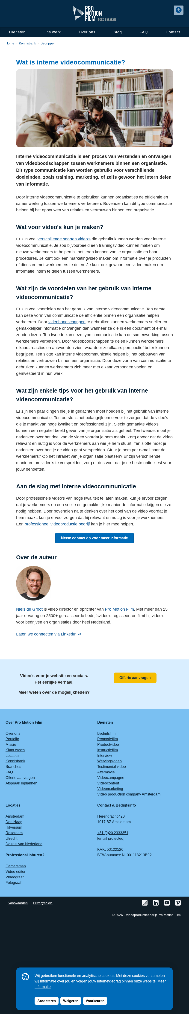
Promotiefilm (107, 739)
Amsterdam (15, 816)
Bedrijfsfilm (106, 733)
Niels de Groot (29, 609)
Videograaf (15, 877)
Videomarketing (110, 789)
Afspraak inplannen (21, 783)
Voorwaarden (18, 903)
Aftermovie (106, 772)
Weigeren (70, 1001)
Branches (13, 767)
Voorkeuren (95, 1001)
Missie (11, 744)
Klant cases (15, 750)
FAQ (144, 32)
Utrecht (11, 838)
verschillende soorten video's (64, 239)
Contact (173, 32)
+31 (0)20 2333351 (112, 833)
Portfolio (12, 739)
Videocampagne (110, 778)
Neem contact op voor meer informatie (94, 538)
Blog (117, 32)
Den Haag (14, 822)
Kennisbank (15, 761)
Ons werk (52, 32)
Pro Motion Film (119, 609)
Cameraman (16, 866)
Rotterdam (14, 833)
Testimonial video (111, 767)
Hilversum (14, 827)
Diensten (17, 32)
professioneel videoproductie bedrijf (57, 524)
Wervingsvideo (109, 761)
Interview (104, 756)
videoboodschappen (67, 322)
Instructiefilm (107, 750)
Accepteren (46, 1001)
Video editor (15, 872)
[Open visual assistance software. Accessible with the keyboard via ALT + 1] (178, 10)
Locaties (12, 756)
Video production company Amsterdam (128, 794)
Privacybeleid (43, 903)
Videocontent (108, 783)
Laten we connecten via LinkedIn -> (49, 634)
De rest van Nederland (24, 844)
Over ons (87, 32)
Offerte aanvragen (135, 678)
